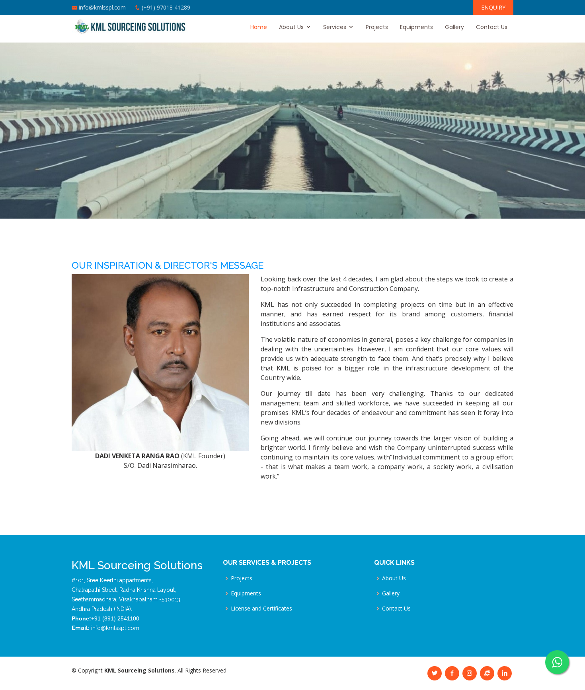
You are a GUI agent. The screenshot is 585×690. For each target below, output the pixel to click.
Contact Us (491, 27)
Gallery (454, 27)
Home (258, 27)
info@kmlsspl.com (102, 7)
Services (334, 27)
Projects (377, 27)
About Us (291, 27)
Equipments (416, 27)
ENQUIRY (493, 7)
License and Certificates (261, 608)
